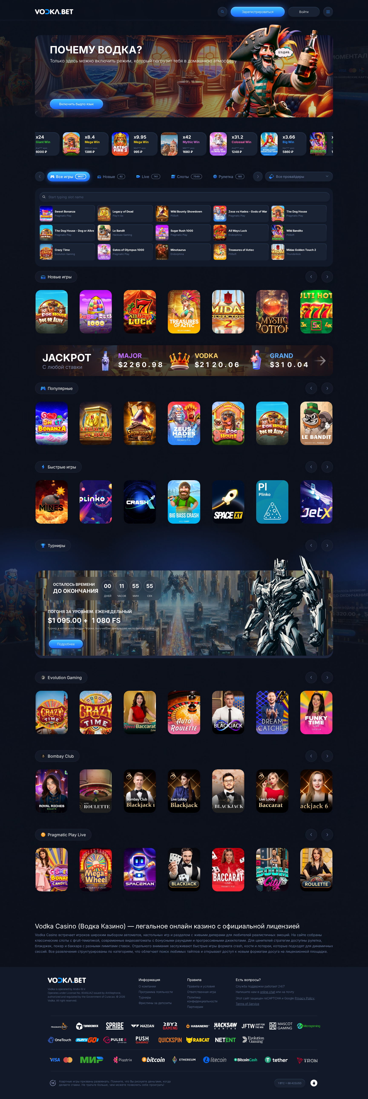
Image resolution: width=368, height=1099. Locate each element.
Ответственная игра (201, 992)
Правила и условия (201, 986)
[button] (40, 176)
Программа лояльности (156, 992)
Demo (52, 336)
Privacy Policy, (305, 998)
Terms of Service (247, 1004)
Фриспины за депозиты (155, 1003)
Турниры (145, 997)
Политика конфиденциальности (202, 999)
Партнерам (195, 1006)
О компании (147, 986)
